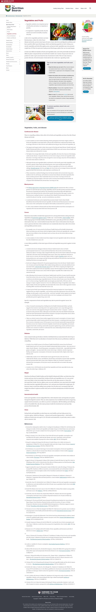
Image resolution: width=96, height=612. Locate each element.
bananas (61, 256)
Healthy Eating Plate (58, 8)
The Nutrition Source (11, 15)
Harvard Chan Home (26, 596)
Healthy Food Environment (11, 61)
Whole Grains (10, 29)
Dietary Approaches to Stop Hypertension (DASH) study (42, 187)
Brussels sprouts (35, 168)
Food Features (9, 65)
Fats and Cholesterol (11, 35)
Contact (7, 70)
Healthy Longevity (9, 57)
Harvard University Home (37, 596)
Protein (8, 31)
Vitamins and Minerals (11, 37)
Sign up (86, 91)
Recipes (7, 63)
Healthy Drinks (9, 40)
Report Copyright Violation (62, 596)
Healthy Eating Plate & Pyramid (11, 27)
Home (7, 20)
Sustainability (8, 46)
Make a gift (87, 68)
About (76, 8)
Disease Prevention (10, 59)
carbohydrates (56, 91)
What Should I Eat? (19, 15)
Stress (7, 53)
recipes (65, 94)
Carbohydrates (9, 44)
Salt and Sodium (9, 42)
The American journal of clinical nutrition (43, 564)
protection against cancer (40, 218)
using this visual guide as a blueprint (87, 40)
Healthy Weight (9, 49)
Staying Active (9, 51)
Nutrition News (69, 8)
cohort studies (66, 218)
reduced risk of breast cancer (42, 266)
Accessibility (71, 596)
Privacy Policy (52, 596)
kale (48, 168)
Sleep (7, 55)
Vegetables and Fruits (11, 33)
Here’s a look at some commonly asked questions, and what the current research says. (60, 118)
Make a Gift (84, 8)
